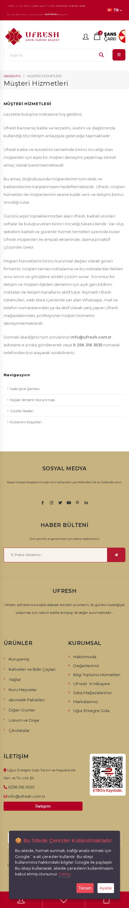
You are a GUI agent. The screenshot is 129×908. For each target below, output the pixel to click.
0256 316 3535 (21, 787)
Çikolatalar (19, 730)
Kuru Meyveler (23, 689)
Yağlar (15, 679)
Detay (65, 873)
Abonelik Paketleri (27, 699)
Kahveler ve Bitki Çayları (32, 669)
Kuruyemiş (19, 659)
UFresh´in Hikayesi (91, 683)
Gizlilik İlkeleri (22, 411)
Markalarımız (85, 701)
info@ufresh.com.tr (26, 796)
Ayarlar (106, 888)
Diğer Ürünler (22, 710)
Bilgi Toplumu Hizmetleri (96, 674)
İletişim (43, 806)
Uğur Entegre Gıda (91, 710)
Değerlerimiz (86, 665)
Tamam (85, 888)
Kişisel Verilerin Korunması (32, 400)
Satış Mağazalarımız (92, 692)
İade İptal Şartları (25, 389)
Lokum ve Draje (24, 720)
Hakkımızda (84, 656)
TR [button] (116, 10)
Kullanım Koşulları (26, 422)
